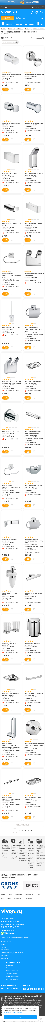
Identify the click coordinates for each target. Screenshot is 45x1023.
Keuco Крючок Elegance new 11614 (11, 124)
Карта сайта (5, 955)
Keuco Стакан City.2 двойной (9, 644)
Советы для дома (12, 976)
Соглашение (5, 950)
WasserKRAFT (18, 898)
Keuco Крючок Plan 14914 (11, 431)
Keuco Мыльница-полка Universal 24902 (33, 382)
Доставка (9, 965)
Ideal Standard (29, 894)
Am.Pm (3, 894)
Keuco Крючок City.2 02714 (11, 74)
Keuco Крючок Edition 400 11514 (11, 224)
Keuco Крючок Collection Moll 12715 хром (34, 174)
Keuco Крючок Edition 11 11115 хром (11, 540)
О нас (3, 944)
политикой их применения (13, 1012)
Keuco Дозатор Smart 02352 (10, 594)
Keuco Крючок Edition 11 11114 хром (11, 174)
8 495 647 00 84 (10, 921)
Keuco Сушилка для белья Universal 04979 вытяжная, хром (34, 745)
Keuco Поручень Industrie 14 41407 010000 (33, 694)
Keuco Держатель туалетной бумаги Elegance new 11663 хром (11, 745)
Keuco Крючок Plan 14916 (33, 123)
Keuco (38, 894)
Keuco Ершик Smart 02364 (11, 327)
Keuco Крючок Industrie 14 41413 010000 (34, 274)
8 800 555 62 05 (10, 927)
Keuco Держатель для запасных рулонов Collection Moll (32, 433)
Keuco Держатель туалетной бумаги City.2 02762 (11, 487)
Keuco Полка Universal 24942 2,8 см (32, 798)
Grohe (10, 894)
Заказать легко (11, 973)
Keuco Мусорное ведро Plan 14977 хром (33, 644)
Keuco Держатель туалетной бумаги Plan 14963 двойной (11, 799)
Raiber (9, 898)
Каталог (3, 28)
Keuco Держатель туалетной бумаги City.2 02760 (33, 541)
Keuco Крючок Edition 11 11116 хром (33, 224)
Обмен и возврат (12, 971)
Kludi (2, 898)
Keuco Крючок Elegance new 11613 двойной (33, 486)
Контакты (4, 958)
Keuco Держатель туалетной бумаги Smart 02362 (11, 275)
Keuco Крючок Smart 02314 (34, 74)
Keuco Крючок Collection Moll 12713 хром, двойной (11, 382)
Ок (20, 1017)
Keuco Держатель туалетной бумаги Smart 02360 (33, 329)
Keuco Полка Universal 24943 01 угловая (10, 694)
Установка (9, 968)
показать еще (22, 825)
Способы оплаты (12, 979)
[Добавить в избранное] (12, 89)
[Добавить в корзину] (5, 89)
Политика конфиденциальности (12, 953)
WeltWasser (29, 898)
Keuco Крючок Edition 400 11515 (33, 594)
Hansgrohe (18, 894)
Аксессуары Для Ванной (15, 28)
